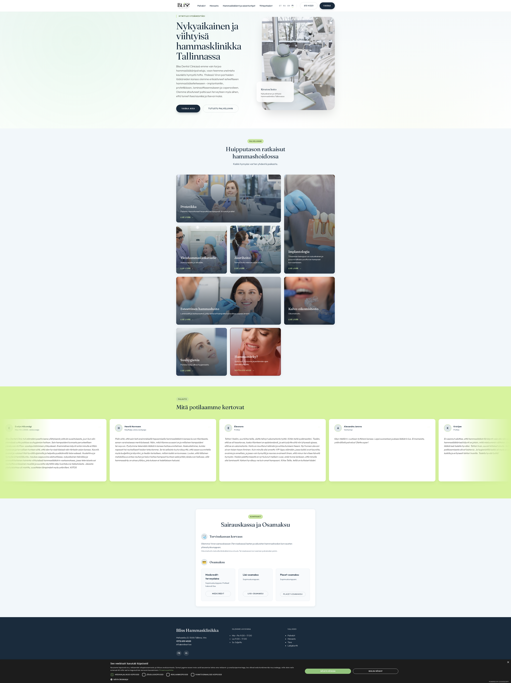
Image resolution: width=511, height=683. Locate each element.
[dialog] (255, 671)
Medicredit (218, 593)
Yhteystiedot (265, 5)
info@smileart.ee (183, 644)
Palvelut (201, 5)
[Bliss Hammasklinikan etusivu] (183, 5)
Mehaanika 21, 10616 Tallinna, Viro (191, 637)
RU (284, 6)
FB (179, 653)
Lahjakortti (293, 645)
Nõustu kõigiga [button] (327, 671)
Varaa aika (188, 108)
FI (292, 5)
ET (280, 6)
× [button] (508, 662)
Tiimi (290, 642)
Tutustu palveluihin (220, 108)
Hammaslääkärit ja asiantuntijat (239, 5)
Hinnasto (214, 5)
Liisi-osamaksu (255, 593)
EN (288, 6)
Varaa (327, 5)
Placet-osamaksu (293, 594)
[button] (204, 679)
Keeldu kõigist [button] (376, 671)
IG (186, 653)
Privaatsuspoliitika (166, 670)
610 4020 (309, 5)
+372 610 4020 (183, 641)
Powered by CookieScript (499, 682)
